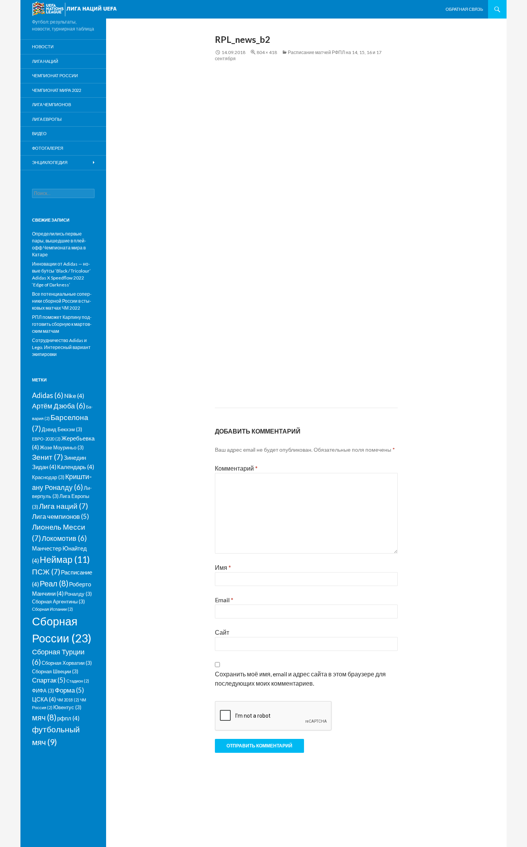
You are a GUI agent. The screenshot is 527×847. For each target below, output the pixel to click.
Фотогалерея (47, 148)
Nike (74, 395)
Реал (54, 583)
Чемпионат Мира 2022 (56, 90)
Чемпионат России (55, 75)
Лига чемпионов (51, 104)
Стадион (77, 680)
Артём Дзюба (58, 405)
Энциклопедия (50, 162)
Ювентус (67, 707)
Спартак (49, 680)
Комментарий (236, 468)
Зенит (47, 456)
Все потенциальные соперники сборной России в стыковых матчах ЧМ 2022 (61, 301)
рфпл (68, 718)
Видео (39, 133)
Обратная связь (464, 9)
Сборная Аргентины (58, 601)
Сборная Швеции (55, 671)
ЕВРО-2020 (46, 438)
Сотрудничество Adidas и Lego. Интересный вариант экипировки (61, 347)
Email (224, 599)
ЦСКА (44, 699)
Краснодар (48, 477)
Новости (43, 46)
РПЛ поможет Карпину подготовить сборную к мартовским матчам (61, 324)
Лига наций (45, 61)
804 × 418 (267, 52)
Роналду (78, 594)
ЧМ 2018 (68, 699)
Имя (223, 567)
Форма (69, 690)
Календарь (75, 466)
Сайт (222, 632)
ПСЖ (46, 571)
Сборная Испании (52, 609)
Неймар (65, 559)
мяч (44, 717)
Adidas (47, 395)
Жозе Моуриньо (62, 447)
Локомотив (64, 538)
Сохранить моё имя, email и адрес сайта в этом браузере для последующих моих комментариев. (300, 678)
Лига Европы (47, 119)
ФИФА (43, 691)
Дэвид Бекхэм (62, 429)
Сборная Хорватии (67, 663)
